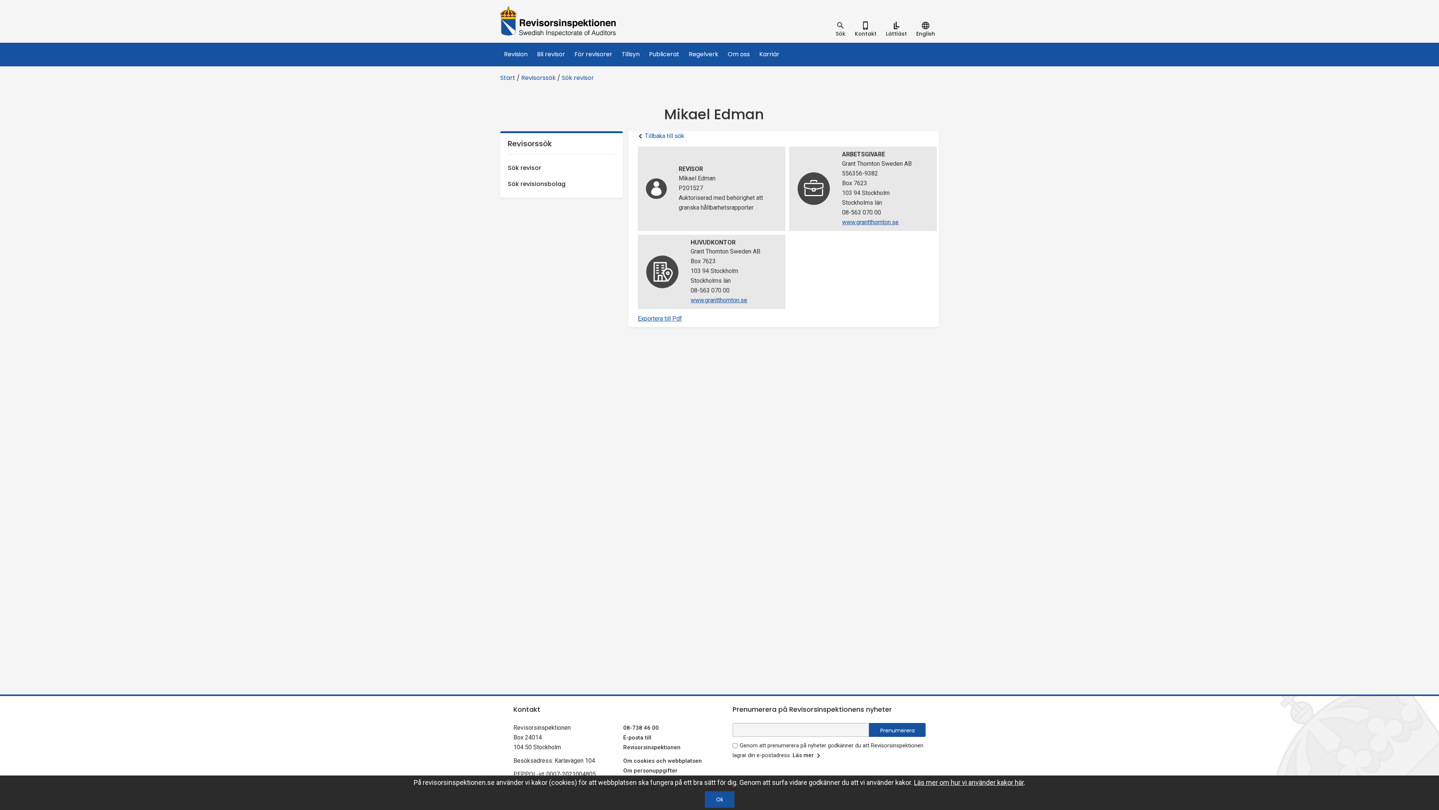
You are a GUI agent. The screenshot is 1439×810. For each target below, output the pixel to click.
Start (507, 78)
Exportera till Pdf (660, 318)
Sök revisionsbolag (536, 184)
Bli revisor (551, 54)
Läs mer (803, 755)
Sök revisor (578, 78)
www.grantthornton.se (870, 222)
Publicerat (664, 54)
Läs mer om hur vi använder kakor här (969, 782)
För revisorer (593, 54)
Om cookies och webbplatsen (662, 761)
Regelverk (703, 54)
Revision (516, 54)
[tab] (840, 29)
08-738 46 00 (641, 727)
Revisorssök (538, 78)
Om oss (739, 54)
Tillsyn (631, 54)
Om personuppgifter (650, 770)
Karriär (769, 54)
